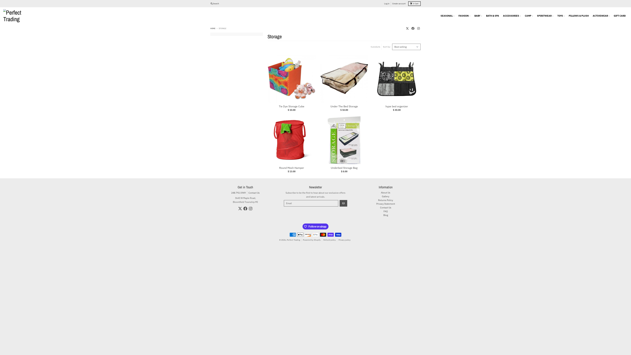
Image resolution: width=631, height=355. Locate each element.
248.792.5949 (238, 192)
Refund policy (329, 240)
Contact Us (254, 192)
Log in (386, 3)
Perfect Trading (293, 240)
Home (212, 28)
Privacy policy (345, 240)
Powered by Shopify (312, 240)
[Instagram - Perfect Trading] (418, 28)
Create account (399, 3)
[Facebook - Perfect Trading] (413, 28)
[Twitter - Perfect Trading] (407, 28)
